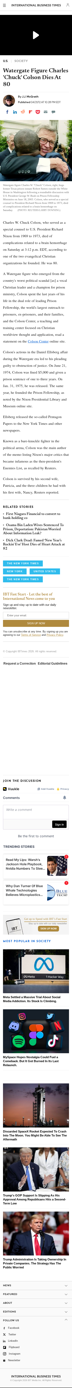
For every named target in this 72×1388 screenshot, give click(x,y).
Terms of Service (31, 634)
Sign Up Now (48, 928)
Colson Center (38, 341)
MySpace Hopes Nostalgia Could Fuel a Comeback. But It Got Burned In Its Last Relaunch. (31, 1061)
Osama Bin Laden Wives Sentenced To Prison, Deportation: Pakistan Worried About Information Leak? (33, 529)
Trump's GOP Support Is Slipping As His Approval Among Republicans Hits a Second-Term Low (34, 1199)
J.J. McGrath (30, 96)
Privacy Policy (55, 634)
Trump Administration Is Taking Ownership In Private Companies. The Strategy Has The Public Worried (34, 1263)
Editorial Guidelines (52, 663)
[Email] (45, 111)
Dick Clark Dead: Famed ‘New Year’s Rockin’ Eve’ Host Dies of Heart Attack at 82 (34, 545)
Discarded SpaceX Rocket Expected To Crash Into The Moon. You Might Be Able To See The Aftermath (35, 1135)
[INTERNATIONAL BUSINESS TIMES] (36, 6)
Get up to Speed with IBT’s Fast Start (45, 919)
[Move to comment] (53, 111)
